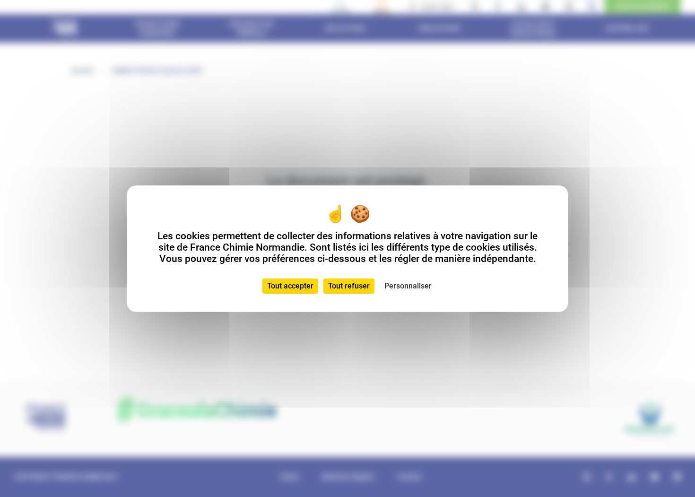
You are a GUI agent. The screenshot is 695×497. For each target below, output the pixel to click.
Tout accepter (290, 285)
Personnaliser (408, 285)
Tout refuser (349, 285)
